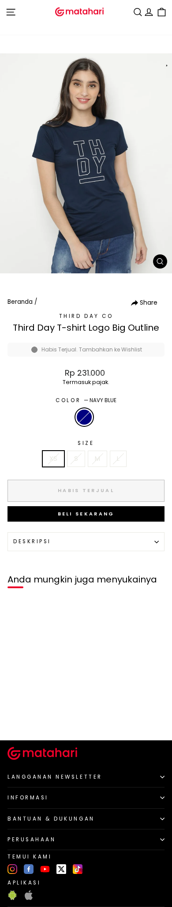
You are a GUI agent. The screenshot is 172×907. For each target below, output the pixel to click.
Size (86, 443)
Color (86, 400)
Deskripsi (32, 541)
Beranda (20, 302)
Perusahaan (31, 839)
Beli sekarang (86, 513)
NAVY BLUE (84, 417)
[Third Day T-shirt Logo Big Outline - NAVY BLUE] (17, 718)
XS (53, 458)
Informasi (28, 797)
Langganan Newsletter (54, 776)
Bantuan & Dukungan (51, 818)
